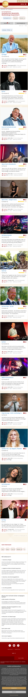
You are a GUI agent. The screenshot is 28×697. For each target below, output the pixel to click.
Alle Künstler (3, 9)
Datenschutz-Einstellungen (14, 695)
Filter (6, 23)
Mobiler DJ (22, 18)
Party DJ (15, 18)
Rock (25, 549)
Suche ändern (20, 23)
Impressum (10, 649)
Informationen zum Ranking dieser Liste (20, 535)
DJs (6, 9)
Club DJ (13, 549)
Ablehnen (14, 692)
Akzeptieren (14, 688)
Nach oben (21, 658)
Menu (22, 4)
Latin (3, 549)
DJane (7, 549)
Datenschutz (17, 649)
